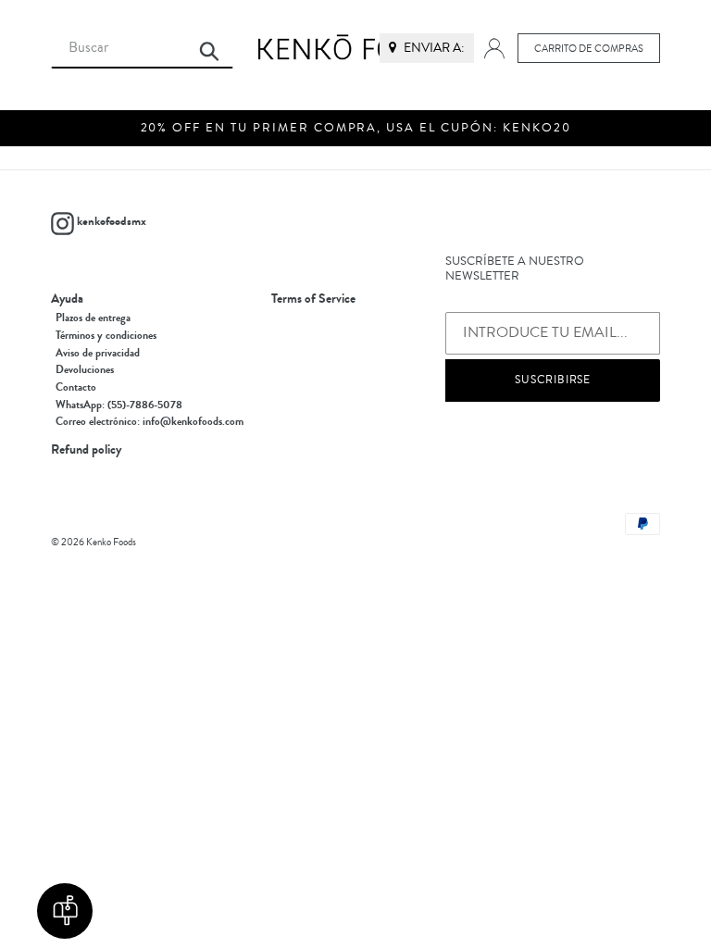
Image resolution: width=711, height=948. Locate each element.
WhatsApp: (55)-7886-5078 (119, 404)
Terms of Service (313, 299)
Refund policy (86, 450)
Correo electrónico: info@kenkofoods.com (149, 421)
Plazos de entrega (93, 317)
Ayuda (67, 299)
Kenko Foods (111, 542)
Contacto (76, 387)
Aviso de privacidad (98, 352)
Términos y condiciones (106, 335)
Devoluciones (85, 369)
